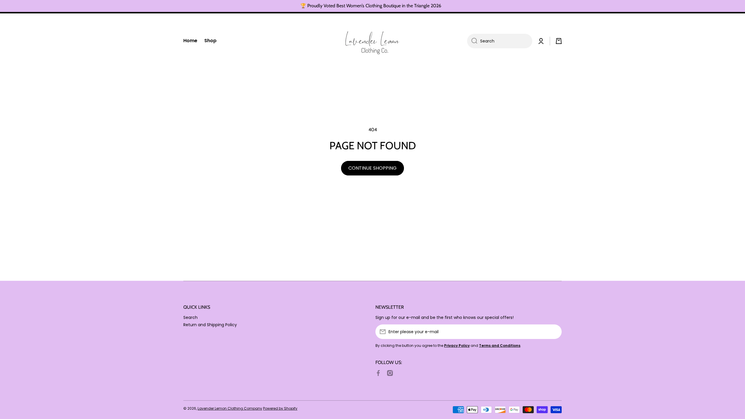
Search (190, 317)
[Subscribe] (554, 331)
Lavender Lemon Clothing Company (230, 408)
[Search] (472, 41)
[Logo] (372, 41)
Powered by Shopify (280, 408)
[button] (559, 41)
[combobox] (499, 41)
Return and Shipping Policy (210, 324)
